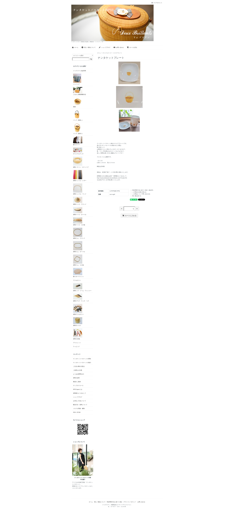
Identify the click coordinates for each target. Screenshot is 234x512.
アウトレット (77, 342)
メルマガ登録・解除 (79, 408)
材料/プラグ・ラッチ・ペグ (81, 301)
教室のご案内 (77, 381)
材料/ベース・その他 (79, 225)
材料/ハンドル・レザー (79, 180)
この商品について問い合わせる (141, 194)
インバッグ (76, 84)
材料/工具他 (76, 339)
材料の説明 (76, 378)
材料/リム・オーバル (79, 251)
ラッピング (76, 346)
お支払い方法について (79, 401)
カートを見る (133, 47)
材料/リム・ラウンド (79, 238)
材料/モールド (77, 325)
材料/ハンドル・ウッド (79, 194)
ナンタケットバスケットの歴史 (82, 358)
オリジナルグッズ (107, 53)
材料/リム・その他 (78, 265)
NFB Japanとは (77, 389)
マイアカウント (157, 2)
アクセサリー (77, 280)
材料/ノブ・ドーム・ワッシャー (82, 290)
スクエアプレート (117, 53)
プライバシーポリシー (129, 502)
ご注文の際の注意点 (79, 366)
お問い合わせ (120, 47)
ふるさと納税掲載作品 (79, 94)
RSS (74, 412)
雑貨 (74, 106)
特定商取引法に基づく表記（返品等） (143, 190)
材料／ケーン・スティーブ (80, 167)
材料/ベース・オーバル (79, 214)
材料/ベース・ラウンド (79, 204)
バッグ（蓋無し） (78, 120)
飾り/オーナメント (78, 276)
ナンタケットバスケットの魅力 (82, 362)
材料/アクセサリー (78, 314)
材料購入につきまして (79, 393)
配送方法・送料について (80, 404)
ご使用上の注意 (77, 370)
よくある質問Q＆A (78, 374)
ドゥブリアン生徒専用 (79, 70)
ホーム (76, 47)
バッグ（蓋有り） (78, 133)
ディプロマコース (78, 385)
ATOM (78, 412)
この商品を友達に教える (139, 192)
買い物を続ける (136, 196)
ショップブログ (105, 47)
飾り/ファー (76, 144)
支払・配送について (90, 47)
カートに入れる (130, 215)
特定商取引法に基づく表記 (114, 502)
